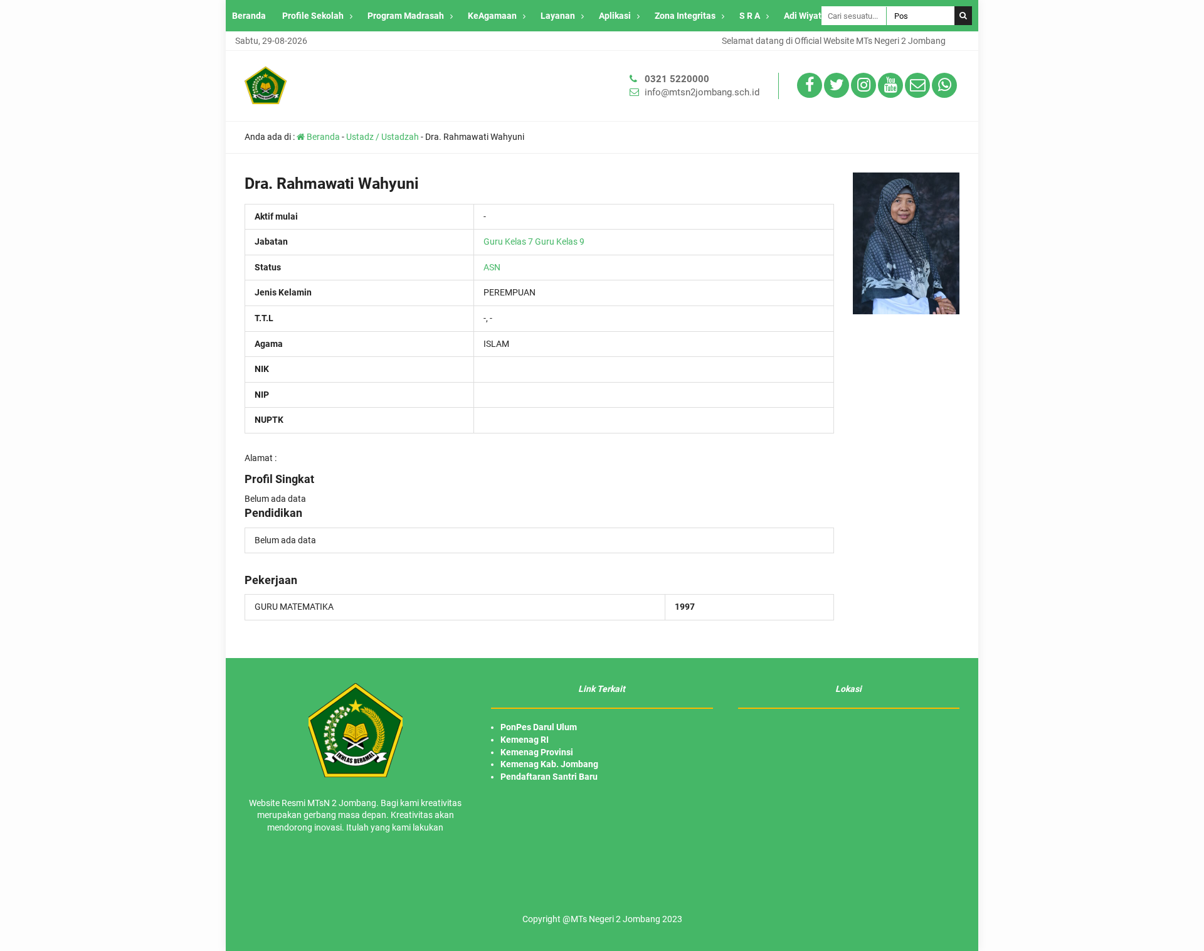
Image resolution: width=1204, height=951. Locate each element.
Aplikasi (615, 16)
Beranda (249, 16)
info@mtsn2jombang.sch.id (702, 92)
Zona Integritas (685, 16)
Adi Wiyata (805, 16)
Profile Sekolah (313, 16)
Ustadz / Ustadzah (382, 137)
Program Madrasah (405, 16)
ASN (491, 267)
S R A (749, 16)
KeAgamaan (492, 16)
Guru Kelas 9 (559, 241)
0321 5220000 (677, 79)
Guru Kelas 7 (508, 241)
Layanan (558, 16)
